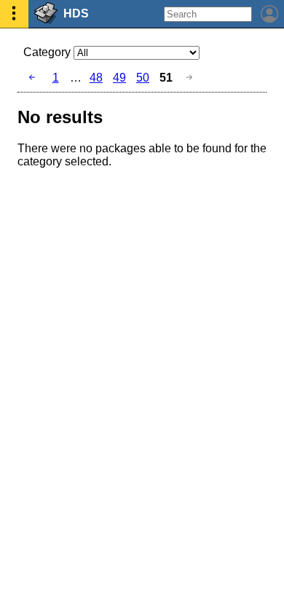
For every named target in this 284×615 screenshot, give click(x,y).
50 (142, 77)
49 (119, 77)
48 (96, 77)
